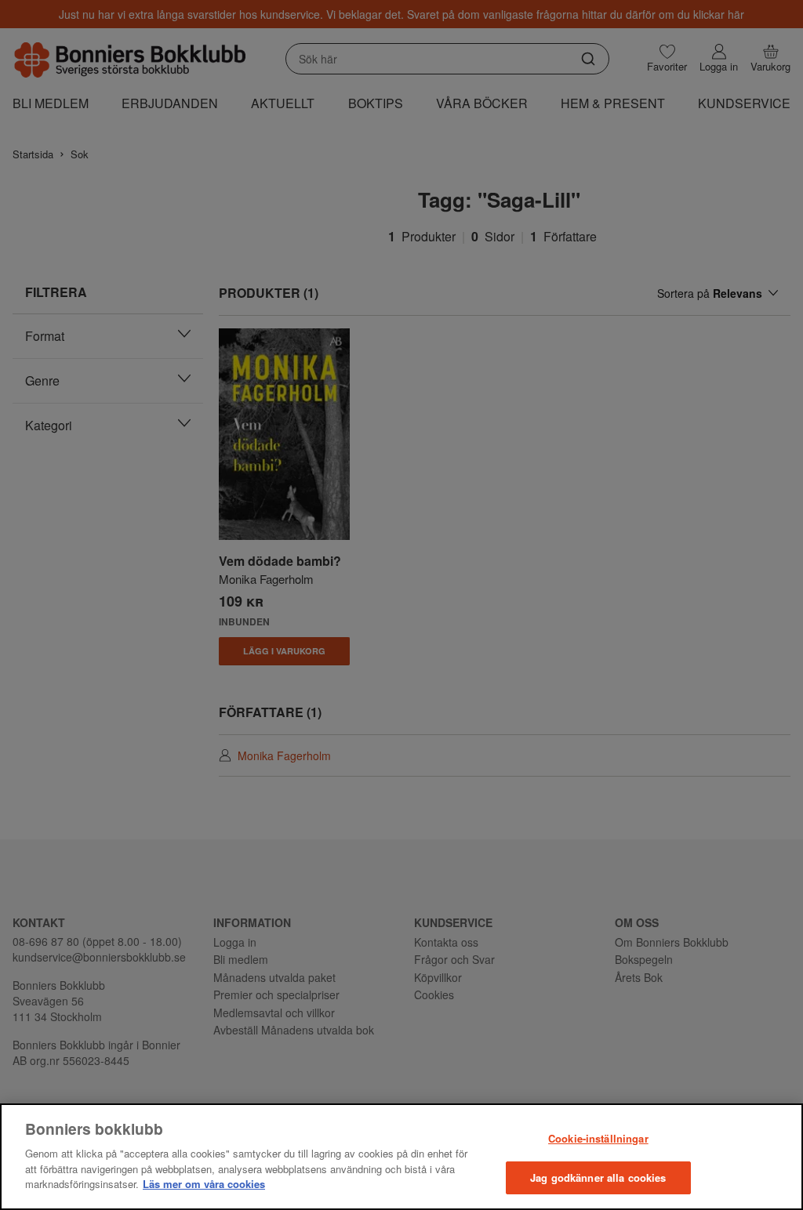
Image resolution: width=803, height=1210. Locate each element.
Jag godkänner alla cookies (598, 1177)
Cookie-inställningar (598, 1138)
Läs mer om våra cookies (204, 1183)
